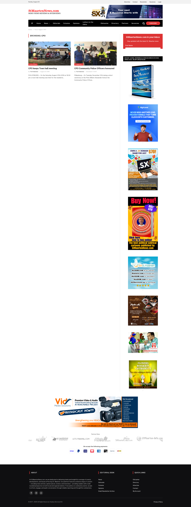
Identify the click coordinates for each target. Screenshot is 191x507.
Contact (135, 2)
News (46, 23)
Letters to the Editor (88, 23)
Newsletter (143, 2)
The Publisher (34, 71)
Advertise (127, 2)
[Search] (143, 23)
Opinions (76, 23)
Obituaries (104, 23)
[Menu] (32, 23)
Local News (33, 64)
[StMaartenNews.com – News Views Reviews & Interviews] (44, 11)
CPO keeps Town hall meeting (42, 68)
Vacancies (152, 2)
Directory (115, 23)
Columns (66, 23)
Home (39, 23)
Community (78, 64)
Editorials (56, 23)
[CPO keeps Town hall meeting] (49, 54)
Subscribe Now (153, 24)
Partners (125, 23)
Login (159, 2)
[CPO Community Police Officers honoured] (95, 54)
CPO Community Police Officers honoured (94, 68)
